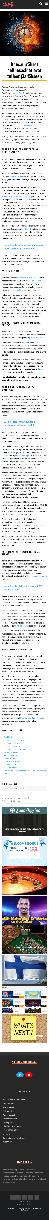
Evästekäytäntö (37, 1208)
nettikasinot (17, 93)
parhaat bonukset (36, 337)
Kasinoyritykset (9, 1107)
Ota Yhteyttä (24, 1210)
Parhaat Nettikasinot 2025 (14, 1099)
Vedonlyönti (8, 1142)
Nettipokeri (7, 1134)
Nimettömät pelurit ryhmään (31, 718)
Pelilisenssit (7, 1111)
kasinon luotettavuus (29, 277)
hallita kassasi (23, 626)
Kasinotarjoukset (10, 1118)
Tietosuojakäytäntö (24, 1208)
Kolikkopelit (26, 229)
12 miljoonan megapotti (36, 576)
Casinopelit (7, 1122)
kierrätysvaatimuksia (18, 290)
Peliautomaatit (10, 1130)
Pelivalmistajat (9, 1115)
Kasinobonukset (9, 1103)
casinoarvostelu (16, 176)
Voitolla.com (36, 280)
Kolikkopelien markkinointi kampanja (17, 196)
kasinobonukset (23, 125)
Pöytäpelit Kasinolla (13, 1126)
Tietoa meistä (11, 1208)
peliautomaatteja (21, 455)
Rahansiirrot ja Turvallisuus (14, 1138)
